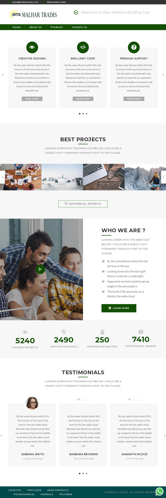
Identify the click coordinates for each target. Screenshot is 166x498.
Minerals (47, 494)
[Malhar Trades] (32, 13)
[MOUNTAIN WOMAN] (145, 190)
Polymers (65, 494)
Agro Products (58, 490)
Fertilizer (34, 490)
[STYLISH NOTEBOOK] (104, 190)
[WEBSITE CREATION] (21, 190)
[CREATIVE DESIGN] (62, 190)
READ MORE (32, 99)
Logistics (14, 490)
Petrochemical (24, 494)
